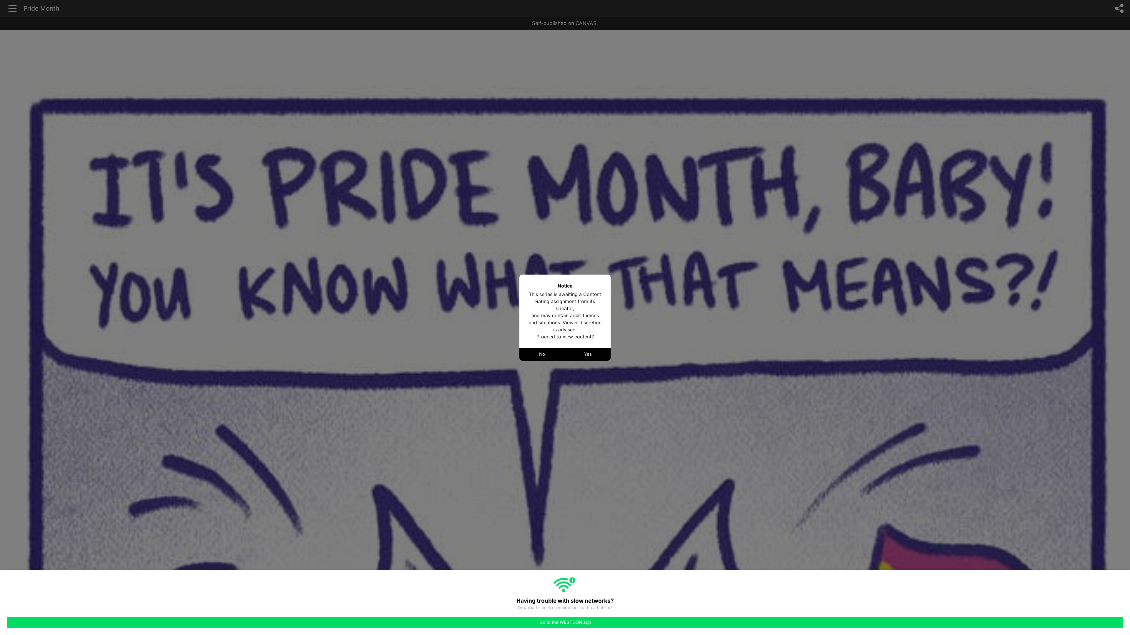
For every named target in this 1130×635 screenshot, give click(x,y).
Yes (588, 354)
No (542, 354)
